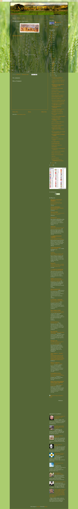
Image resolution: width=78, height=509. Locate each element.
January (53, 162)
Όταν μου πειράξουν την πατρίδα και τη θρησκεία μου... (58, 132)
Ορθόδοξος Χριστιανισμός (56, 278)
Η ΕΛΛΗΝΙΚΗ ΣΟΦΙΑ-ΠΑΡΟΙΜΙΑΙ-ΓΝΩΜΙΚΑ (58, 135)
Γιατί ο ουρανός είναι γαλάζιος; (58, 151)
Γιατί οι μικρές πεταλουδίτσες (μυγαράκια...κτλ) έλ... (58, 126)
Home (29, 112)
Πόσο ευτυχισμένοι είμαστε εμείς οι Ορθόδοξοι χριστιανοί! (57, 301)
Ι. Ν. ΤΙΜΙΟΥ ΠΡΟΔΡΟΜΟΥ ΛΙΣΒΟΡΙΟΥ (56, 236)
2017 (52, 46)
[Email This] (32, 74)
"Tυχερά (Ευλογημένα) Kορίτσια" (58, 80)
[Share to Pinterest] (36, 74)
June (53, 68)
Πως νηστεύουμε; (54, 322)
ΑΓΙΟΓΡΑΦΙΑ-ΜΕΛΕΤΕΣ (56, 247)
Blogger (46, 506)
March (53, 74)
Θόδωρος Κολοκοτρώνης (56, 152)
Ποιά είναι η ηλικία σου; (56, 123)
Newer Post (15, 112)
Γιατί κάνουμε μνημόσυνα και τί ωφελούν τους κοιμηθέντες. (59, 417)
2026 (52, 32)
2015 (52, 49)
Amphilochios (58, 22)
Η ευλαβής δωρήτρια (56, 141)
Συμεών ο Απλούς (55, 137)
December (53, 58)
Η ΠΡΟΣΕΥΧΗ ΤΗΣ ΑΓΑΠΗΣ (57, 88)
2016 (52, 47)
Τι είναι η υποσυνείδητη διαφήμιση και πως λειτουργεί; (58, 117)
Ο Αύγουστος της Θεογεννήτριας (57, 270)
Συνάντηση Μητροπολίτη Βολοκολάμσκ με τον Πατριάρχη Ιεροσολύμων (57, 384)
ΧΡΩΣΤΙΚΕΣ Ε (54, 146)
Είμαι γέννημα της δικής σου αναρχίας (57, 114)
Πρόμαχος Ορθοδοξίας (55, 362)
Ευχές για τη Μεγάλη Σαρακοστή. (58, 436)
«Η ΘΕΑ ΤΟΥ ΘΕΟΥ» (54, 248)
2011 (52, 56)
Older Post (44, 112)
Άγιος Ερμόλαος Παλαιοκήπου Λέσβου (58, 473)
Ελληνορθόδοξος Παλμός (56, 373)
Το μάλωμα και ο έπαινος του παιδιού (57, 139)
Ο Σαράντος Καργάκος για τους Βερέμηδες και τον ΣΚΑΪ (58, 109)
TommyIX (38, 506)
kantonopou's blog (54, 340)
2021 (52, 39)
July (52, 67)
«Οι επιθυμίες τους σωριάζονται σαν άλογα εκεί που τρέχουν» (57, 214)
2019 (52, 42)
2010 (52, 165)
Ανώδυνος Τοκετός (55, 90)
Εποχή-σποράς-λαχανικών (57, 145)
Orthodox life (53, 226)
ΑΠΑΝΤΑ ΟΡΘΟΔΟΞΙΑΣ (55, 207)
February (53, 75)
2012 (52, 54)
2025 (52, 33)
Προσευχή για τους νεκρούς (59, 481)
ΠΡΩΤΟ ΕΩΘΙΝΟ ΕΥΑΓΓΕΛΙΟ (57, 96)
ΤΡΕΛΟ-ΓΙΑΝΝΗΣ (54, 212)
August (53, 65)
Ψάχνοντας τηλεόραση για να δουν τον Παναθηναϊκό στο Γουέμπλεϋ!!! (57, 312)
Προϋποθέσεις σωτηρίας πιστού (58, 91)
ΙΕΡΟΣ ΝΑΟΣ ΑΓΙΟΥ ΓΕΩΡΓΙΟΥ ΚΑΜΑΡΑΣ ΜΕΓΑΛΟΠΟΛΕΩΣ (57, 382)
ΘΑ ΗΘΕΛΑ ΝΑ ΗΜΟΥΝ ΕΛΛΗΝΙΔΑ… (56, 119)
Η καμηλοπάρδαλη (55, 158)
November (54, 60)
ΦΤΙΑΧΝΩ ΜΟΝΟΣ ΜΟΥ (55, 289)
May (53, 70)
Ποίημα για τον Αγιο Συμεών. (57, 154)
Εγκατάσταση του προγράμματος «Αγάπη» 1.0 (58, 149)
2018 (52, 44)
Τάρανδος (53, 156)
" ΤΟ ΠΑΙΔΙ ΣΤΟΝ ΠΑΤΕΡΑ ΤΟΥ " (58, 101)
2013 (52, 53)
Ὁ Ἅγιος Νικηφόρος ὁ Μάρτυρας (58, 121)
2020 (52, 40)
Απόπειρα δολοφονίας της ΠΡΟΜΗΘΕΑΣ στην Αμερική (57, 160)
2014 (52, 51)
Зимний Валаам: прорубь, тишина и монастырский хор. (57, 208)
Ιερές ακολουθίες (54, 331)
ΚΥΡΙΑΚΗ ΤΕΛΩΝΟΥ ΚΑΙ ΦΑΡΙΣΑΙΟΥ (56, 107)
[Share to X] (34, 74)
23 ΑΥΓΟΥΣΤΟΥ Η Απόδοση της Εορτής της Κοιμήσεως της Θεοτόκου (57, 238)
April (53, 72)
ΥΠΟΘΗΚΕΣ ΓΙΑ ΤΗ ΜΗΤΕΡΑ (57, 111)
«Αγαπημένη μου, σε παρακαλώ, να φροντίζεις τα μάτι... (58, 104)
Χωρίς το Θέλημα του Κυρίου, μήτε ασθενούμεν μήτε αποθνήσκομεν (57, 254)
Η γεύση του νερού (55, 93)
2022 (52, 37)
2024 (52, 35)
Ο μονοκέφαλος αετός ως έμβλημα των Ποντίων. (59, 454)
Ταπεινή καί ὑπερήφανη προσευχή (58, 100)
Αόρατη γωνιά (54, 217)
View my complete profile (53, 26)
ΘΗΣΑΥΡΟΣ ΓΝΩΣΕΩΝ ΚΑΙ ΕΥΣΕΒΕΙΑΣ (56, 200)
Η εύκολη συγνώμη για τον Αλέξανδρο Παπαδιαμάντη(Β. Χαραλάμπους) (56, 203)
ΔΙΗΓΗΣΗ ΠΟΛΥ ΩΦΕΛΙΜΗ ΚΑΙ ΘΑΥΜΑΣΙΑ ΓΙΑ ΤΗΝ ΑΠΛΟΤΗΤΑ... (58, 85)
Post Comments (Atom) (21, 114)
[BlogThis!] (33, 74)
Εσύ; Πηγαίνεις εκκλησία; (55, 218)
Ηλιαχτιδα (53, 263)
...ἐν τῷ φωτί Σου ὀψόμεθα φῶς (57, 269)
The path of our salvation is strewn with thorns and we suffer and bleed (57, 228)
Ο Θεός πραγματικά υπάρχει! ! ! (58, 95)
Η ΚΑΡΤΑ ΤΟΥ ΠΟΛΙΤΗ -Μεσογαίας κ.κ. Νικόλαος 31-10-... (58, 129)
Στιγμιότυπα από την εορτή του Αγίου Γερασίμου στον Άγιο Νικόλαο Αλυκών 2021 (57, 375)
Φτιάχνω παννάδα (54, 290)
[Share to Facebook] (35, 74)
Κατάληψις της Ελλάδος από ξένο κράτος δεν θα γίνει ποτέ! (59, 427)
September (54, 63)
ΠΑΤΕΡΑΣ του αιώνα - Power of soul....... (58, 82)
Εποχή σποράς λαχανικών (18, 35)
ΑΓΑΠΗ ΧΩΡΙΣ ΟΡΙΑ (56, 143)
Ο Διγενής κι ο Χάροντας (56, 98)
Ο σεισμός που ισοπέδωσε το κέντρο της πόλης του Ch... (57, 78)
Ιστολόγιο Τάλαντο (55, 321)
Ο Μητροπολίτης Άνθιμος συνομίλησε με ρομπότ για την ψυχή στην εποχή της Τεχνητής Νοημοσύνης (57, 265)
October (53, 61)
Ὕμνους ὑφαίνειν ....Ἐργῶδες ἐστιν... (57, 354)
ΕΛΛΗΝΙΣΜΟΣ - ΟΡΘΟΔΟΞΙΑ (57, 299)
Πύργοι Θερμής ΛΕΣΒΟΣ (56, 310)
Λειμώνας (53, 252)
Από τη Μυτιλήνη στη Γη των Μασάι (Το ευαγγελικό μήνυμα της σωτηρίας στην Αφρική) (57, 342)
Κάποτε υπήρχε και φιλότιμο (58, 445)
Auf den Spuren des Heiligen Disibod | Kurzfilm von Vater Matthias (57, 280)
